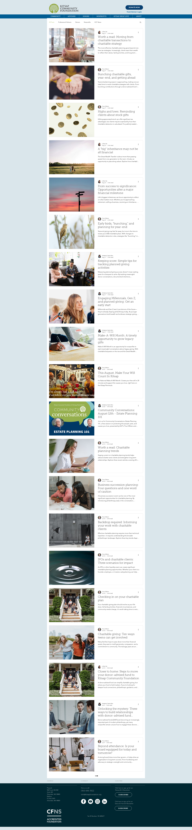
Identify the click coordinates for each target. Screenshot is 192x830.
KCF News (98, 22)
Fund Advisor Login (134, 12)
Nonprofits (87, 22)
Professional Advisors (64, 22)
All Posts (51, 22)
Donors (77, 22)
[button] (55, 16)
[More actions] (139, 32)
